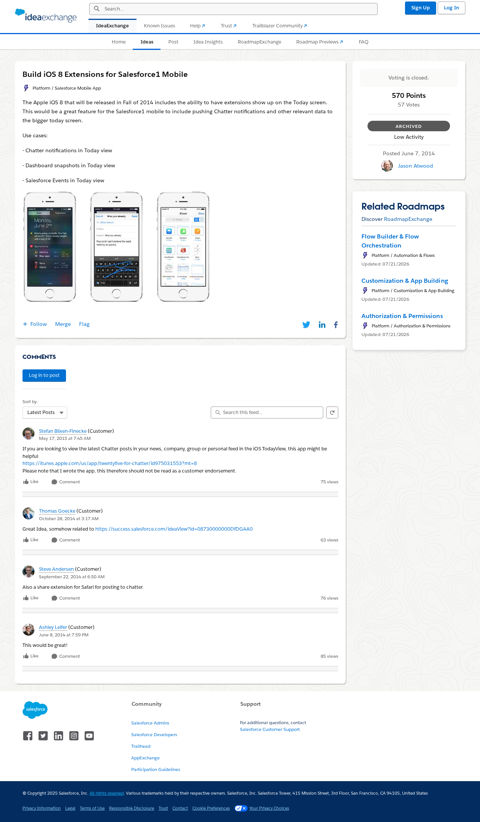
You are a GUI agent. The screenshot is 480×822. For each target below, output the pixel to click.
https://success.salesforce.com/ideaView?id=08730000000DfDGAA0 (174, 529)
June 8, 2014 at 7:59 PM (63, 635)
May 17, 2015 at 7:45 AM (65, 438)
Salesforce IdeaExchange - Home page (45, 15)
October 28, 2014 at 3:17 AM (69, 518)
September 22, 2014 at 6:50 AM (72, 576)
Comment (69, 482)
